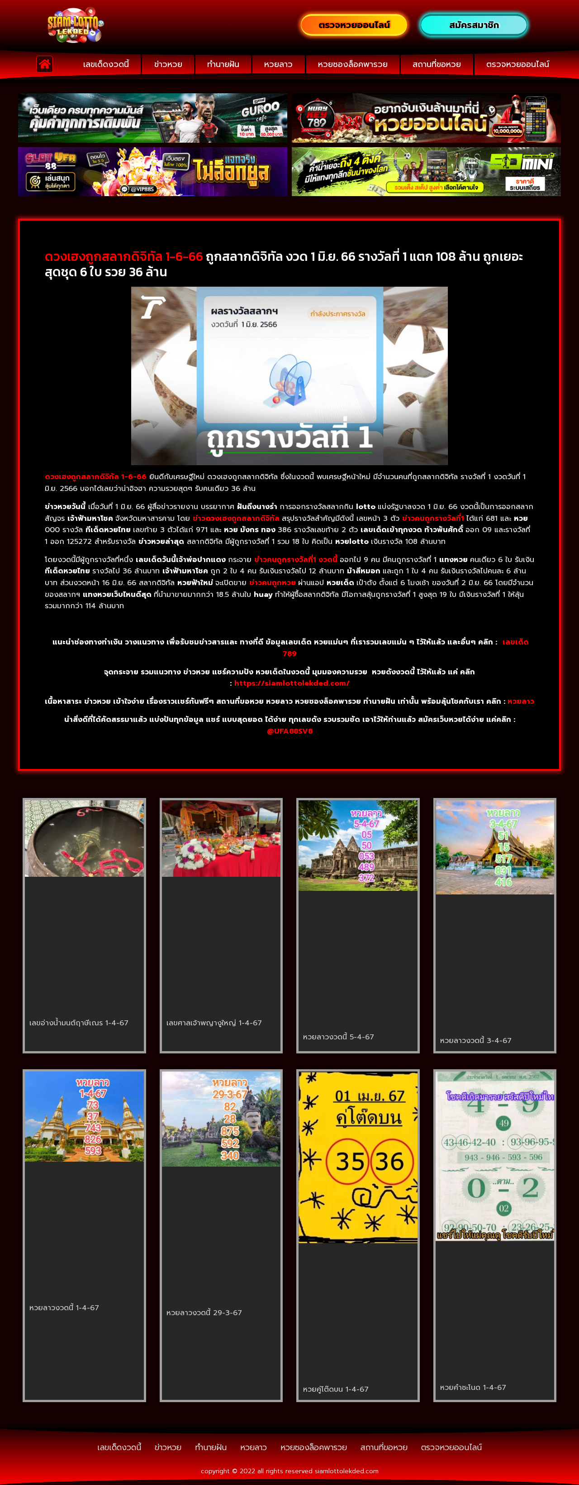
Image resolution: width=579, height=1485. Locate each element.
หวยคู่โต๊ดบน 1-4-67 (336, 1389)
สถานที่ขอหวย (437, 64)
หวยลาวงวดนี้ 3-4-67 (476, 1040)
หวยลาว (278, 64)
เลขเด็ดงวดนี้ (106, 64)
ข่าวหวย (168, 64)
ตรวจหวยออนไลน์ (517, 64)
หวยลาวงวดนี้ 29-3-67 (204, 1312)
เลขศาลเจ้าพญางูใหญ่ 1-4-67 (214, 1023)
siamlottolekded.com (347, 1471)
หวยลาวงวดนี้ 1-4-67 (64, 1307)
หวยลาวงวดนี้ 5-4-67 (338, 1037)
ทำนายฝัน (223, 64)
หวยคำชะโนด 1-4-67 (473, 1387)
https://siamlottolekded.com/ (292, 683)
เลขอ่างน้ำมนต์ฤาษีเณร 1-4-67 (78, 1023)
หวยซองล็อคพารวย (353, 64)
